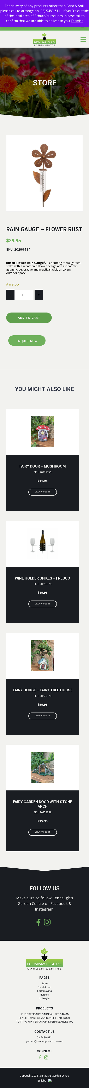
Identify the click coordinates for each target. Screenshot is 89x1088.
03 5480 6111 (45, 1037)
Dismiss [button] (77, 20)
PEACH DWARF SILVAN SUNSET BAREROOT (44, 1017)
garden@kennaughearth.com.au (44, 1041)
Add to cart (29, 318)
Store (44, 983)
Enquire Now (27, 341)
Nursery (44, 994)
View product (42, 492)
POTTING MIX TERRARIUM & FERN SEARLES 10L (44, 1021)
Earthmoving (44, 990)
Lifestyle (44, 998)
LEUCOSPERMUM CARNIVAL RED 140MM (44, 1014)
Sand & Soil (44, 987)
